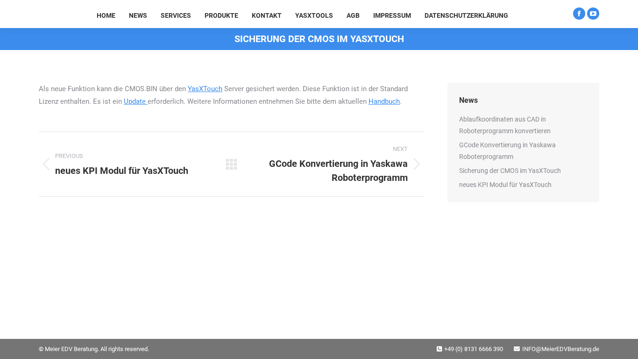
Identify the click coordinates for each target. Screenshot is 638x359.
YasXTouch (205, 89)
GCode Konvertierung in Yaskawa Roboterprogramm (507, 150)
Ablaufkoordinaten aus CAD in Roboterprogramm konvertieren (505, 125)
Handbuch (384, 101)
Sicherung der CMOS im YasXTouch (510, 170)
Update (136, 101)
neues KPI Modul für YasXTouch (505, 184)
